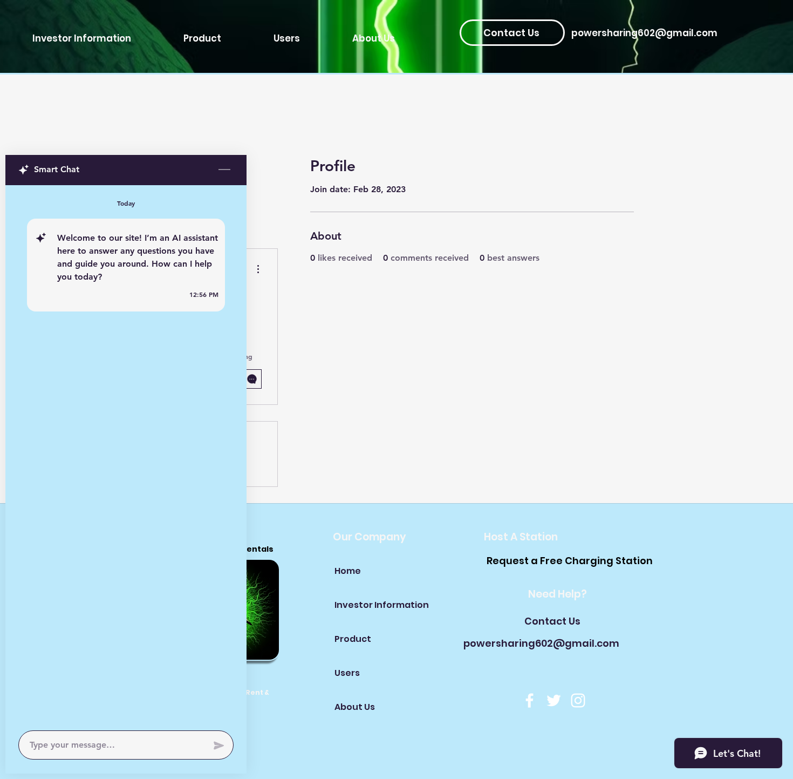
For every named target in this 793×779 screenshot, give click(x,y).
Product (352, 639)
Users (347, 673)
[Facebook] (529, 700)
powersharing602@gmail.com (644, 32)
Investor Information (372, 605)
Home (347, 571)
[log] (126, 454)
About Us (354, 707)
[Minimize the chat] (224, 170)
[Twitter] (553, 700)
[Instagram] (578, 700)
